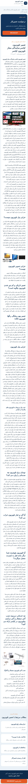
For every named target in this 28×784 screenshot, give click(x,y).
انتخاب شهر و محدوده (14, 775)
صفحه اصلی (7, 3)
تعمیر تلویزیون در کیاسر (16, 61)
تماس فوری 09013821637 (14, 781)
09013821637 (14, 33)
